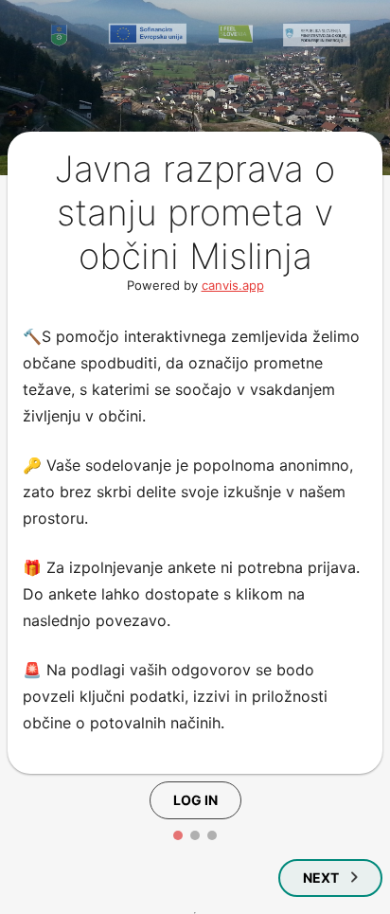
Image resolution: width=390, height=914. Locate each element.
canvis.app (233, 285)
